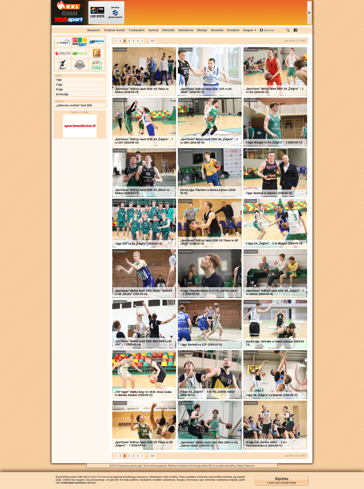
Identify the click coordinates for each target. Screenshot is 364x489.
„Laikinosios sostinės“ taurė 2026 (74, 105)
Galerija (153, 30)
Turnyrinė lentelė (114, 30)
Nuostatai (217, 30)
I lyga (59, 79)
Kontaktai (233, 30)
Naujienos (93, 30)
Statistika (168, 30)
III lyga (59, 89)
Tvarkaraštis (137, 30)
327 (153, 41)
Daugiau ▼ (250, 30)
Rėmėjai (202, 30)
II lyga (59, 84)
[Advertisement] (80, 167)
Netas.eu (249, 465)
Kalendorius (185, 30)
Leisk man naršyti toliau (281, 480)
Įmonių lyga (62, 94)
